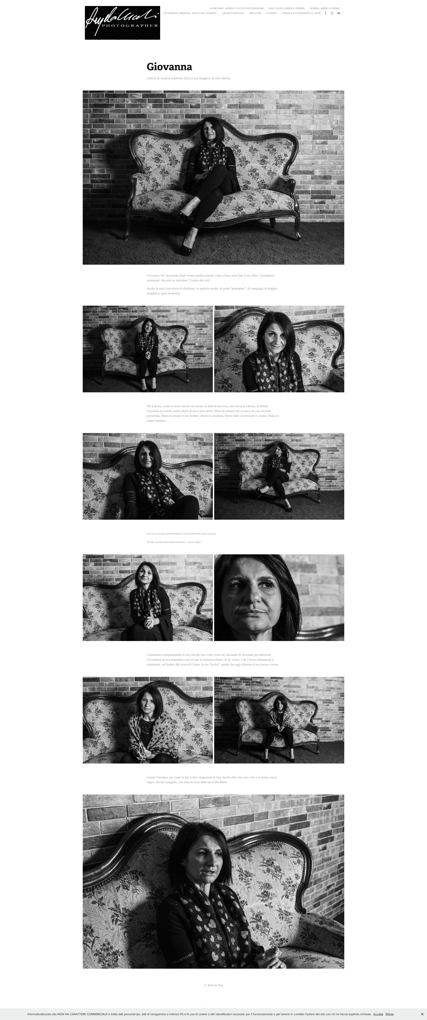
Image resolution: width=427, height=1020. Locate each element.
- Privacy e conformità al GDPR (301, 13)
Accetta (378, 1014)
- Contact (271, 13)
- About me (254, 13)
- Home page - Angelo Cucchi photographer (236, 8)
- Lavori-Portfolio (232, 13)
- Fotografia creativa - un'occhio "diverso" (189, 13)
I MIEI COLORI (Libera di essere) (286, 8)
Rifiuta (390, 1014)
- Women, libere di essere (324, 8)
